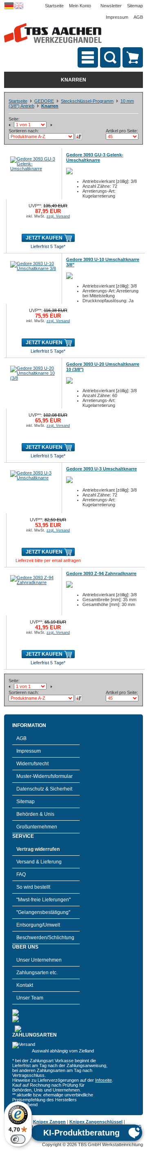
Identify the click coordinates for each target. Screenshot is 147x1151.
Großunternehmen (36, 827)
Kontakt (24, 985)
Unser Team (29, 998)
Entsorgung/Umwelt (38, 925)
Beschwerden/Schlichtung (45, 937)
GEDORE (44, 101)
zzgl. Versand (58, 216)
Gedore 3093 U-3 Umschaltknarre (101, 468)
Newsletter (111, 5)
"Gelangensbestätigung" (43, 912)
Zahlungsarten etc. (37, 972)
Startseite (54, 5)
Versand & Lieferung (39, 862)
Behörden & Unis (35, 814)
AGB (138, 17)
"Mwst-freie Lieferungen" (43, 900)
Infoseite (103, 1080)
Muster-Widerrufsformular (44, 776)
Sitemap (135, 5)
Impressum (117, 17)
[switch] (18, 1139)
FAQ (21, 874)
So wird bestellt (33, 887)
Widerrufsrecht (32, 764)
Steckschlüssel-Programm (87, 101)
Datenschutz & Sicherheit (44, 789)
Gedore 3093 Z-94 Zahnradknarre (101, 573)
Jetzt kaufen (44, 238)
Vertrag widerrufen (38, 849)
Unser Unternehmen (39, 960)
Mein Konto (80, 5)
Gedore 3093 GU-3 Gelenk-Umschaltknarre (94, 157)
